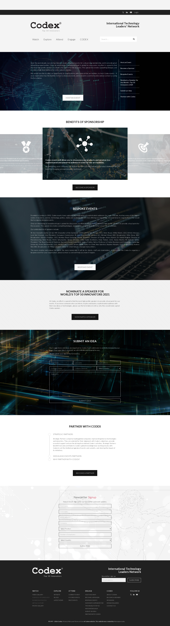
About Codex (112, 594)
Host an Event (126, 62)
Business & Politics (39, 600)
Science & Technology (41, 597)
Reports (57, 594)
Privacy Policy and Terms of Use (73, 621)
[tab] (85, 434)
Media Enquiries (113, 603)
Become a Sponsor (127, 68)
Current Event (74, 594)
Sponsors (110, 600)
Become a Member (114, 597)
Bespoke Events (127, 74)
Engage (71, 39)
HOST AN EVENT (73, 98)
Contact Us (111, 606)
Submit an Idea (126, 91)
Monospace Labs (119, 621)
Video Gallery (37, 594)
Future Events (74, 597)
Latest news (58, 600)
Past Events (73, 600)
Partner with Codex (128, 97)
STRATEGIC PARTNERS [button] (63, 434)
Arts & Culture (38, 603)
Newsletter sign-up (109, 576)
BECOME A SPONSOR (85, 187)
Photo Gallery (38, 606)
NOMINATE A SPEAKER (85, 317)
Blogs (56, 597)
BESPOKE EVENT (85, 267)
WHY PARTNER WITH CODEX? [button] (66, 459)
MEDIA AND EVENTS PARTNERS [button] (67, 456)
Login (136, 12)
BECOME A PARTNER (85, 473)
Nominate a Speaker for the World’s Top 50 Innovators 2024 (129, 82)
